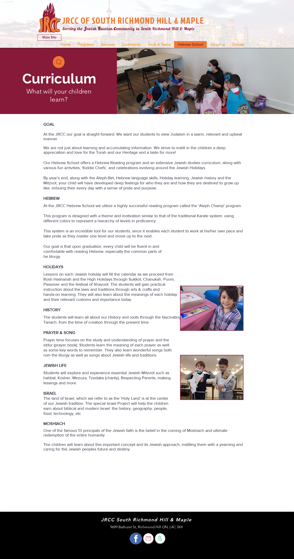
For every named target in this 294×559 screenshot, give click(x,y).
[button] (85, 44)
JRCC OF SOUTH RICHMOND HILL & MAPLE (133, 20)
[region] (59, 62)
